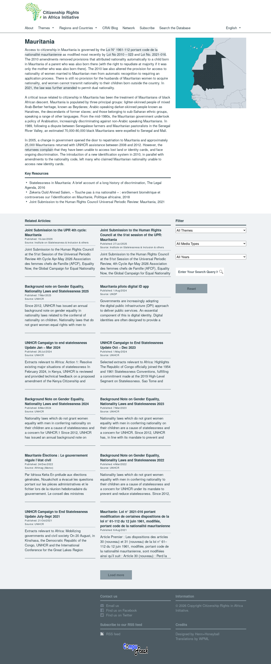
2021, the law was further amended (51, 87)
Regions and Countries (76, 27)
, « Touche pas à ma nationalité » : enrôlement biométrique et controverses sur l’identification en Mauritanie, (92, 194)
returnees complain (39, 149)
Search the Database (174, 27)
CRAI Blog (110, 27)
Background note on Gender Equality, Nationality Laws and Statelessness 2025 (57, 288)
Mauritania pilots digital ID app (124, 286)
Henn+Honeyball (207, 633)
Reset (191, 288)
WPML (204, 638)
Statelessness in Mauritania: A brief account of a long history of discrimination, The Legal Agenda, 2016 (93, 185)
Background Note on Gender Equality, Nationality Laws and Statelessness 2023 (132, 401)
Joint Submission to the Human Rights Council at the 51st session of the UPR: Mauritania (131, 235)
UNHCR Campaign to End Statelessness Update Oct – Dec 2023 (131, 345)
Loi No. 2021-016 (153, 54)
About (29, 27)
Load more (116, 575)
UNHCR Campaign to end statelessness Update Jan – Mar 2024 (56, 345)
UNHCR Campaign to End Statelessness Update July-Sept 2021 (56, 514)
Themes (44, 27)
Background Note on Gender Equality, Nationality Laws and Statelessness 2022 (132, 457)
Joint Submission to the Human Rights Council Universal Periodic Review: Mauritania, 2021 (97, 201)
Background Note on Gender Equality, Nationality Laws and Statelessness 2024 (57, 401)
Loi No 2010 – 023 (120, 54)
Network (129, 27)
